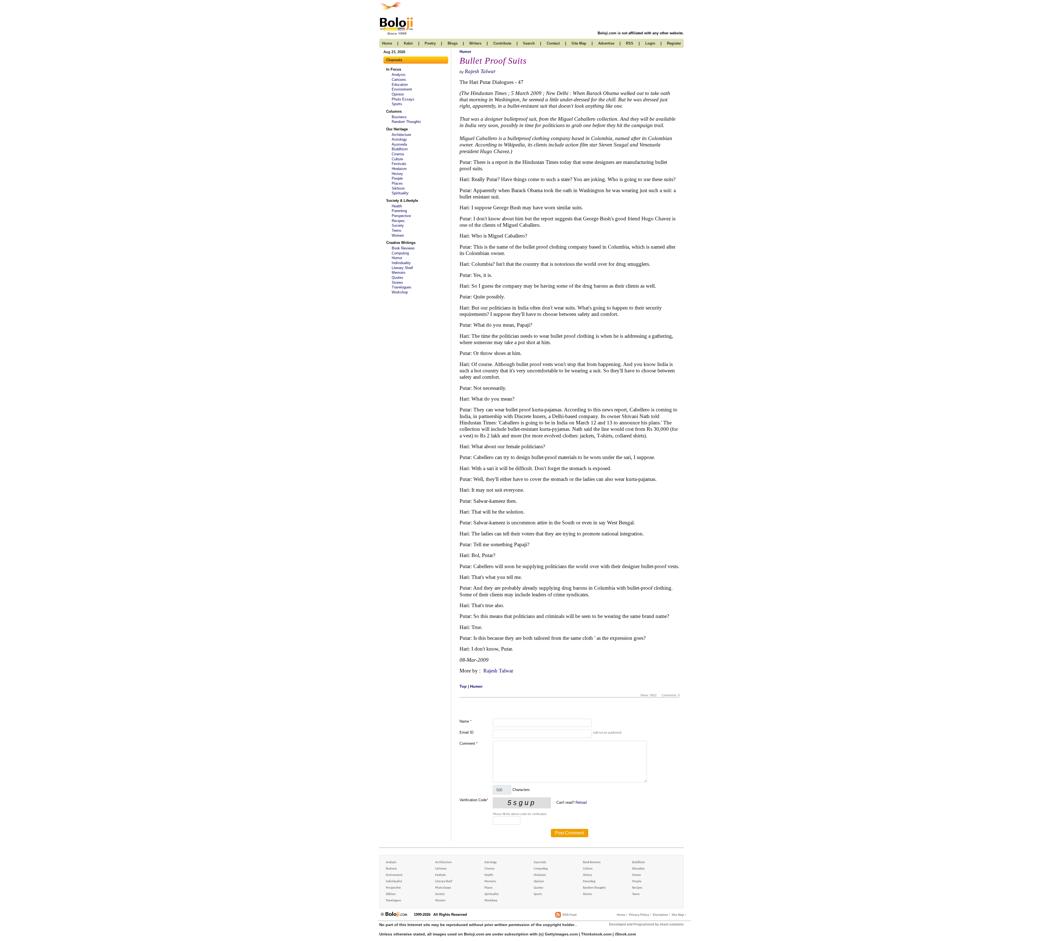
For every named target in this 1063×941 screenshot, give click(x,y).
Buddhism (400, 149)
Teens (396, 230)
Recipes (398, 221)
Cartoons (399, 80)
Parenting (399, 211)
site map (578, 43)
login (650, 43)
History (397, 174)
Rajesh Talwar (480, 71)
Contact (553, 43)
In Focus (393, 69)
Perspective (401, 216)
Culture (397, 159)
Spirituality (400, 193)
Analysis (399, 75)
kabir (408, 43)
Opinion (398, 94)
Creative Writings (401, 243)
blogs (453, 43)
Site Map (678, 914)
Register (674, 43)
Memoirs (399, 272)
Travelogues (401, 287)
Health (397, 206)
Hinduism (399, 169)
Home (621, 914)
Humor (397, 258)
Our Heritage (397, 129)
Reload (581, 802)
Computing (400, 253)
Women (398, 235)
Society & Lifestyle (402, 200)
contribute (502, 43)
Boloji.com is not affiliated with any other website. (641, 33)
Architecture (401, 135)
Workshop (400, 292)
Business (399, 117)
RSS (629, 43)
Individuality (401, 263)
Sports (397, 104)
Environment (402, 89)
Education (400, 85)
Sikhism (398, 188)
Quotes (397, 277)
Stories (397, 282)
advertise (606, 43)
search (529, 43)
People (397, 178)
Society (398, 225)
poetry (430, 43)
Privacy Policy (639, 914)
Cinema (398, 154)
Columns (394, 111)
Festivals (399, 164)
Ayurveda (399, 144)
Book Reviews (403, 248)
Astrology (399, 139)
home (387, 43)
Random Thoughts (406, 122)
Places (397, 183)
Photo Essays (403, 99)
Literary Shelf (402, 268)
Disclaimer (660, 914)
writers (475, 43)
